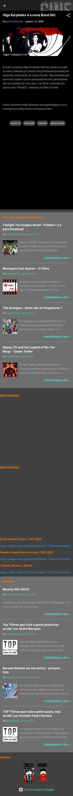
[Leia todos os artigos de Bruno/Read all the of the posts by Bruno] (44, 783)
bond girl (29, 123)
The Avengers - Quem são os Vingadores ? (32, 308)
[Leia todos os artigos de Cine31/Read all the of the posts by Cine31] (29, 783)
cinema (42, 123)
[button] (68, 16)
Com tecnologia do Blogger (38, 789)
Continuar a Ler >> (57, 258)
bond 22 (15, 123)
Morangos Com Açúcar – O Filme (26, 268)
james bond (57, 123)
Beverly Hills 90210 (16, 589)
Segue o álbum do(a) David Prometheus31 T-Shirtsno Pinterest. (35, 545)
